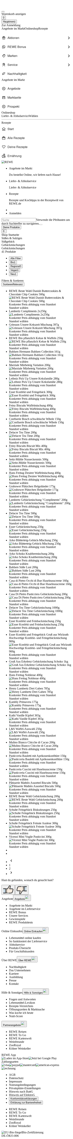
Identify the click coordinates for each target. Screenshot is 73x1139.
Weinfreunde (16, 1041)
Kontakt (14, 983)
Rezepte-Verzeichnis (21, 1006)
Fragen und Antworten (22, 999)
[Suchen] (40, 224)
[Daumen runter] (21, 890)
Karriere (14, 973)
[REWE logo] (7, 162)
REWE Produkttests (21, 922)
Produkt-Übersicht (20, 948)
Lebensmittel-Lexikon (22, 1002)
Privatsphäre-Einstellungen (25, 1088)
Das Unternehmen (20, 970)
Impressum (15, 1081)
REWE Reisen (17, 1031)
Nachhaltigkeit (17, 967)
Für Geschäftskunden (21, 951)
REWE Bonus (17, 912)
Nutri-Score (16, 1016)
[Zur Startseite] (14, 7)
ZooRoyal (15, 1045)
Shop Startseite (10, 234)
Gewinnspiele (17, 919)
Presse (12, 980)
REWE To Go (17, 1035)
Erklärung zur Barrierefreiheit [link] (25, 1102)
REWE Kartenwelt (20, 1038)
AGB (12, 1074)
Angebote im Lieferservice (24, 908)
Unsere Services (18, 915)
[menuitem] (36, 37)
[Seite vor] (11, 873)
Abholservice (17, 944)
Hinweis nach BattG (21, 1091)
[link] (40, 171)
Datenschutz (16, 1078)
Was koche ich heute (21, 1012)
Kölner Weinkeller (20, 1048)
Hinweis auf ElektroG (22, 1095)
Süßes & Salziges (11, 238)
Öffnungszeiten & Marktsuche (27, 1009)
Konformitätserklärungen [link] (23, 1098)
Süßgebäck (8, 241)
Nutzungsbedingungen (22, 1084)
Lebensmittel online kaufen (25, 937)
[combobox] (18, 220)
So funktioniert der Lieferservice (28, 941)
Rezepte (36, 198)
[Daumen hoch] (8, 890)
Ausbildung (16, 977)
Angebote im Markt (20, 905)
